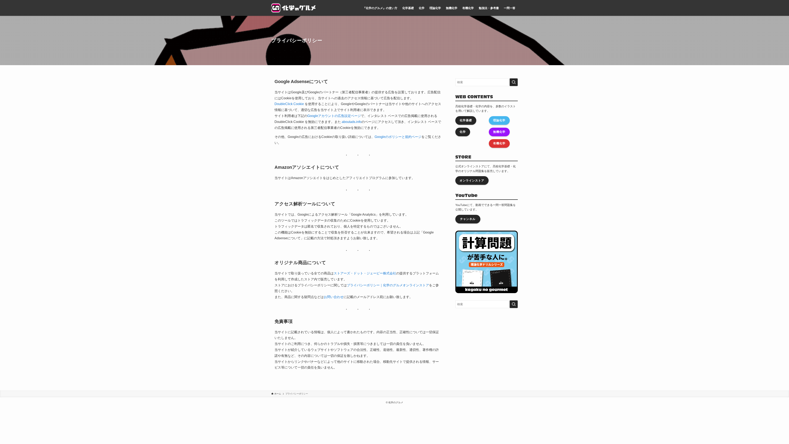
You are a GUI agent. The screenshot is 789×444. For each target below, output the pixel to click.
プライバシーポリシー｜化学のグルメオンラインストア (388, 285)
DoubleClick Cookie (289, 104)
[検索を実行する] (514, 82)
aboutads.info (351, 122)
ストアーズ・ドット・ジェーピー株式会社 (365, 273)
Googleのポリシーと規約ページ (398, 137)
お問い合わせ (334, 297)
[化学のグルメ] (293, 8)
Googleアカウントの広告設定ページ (334, 116)
